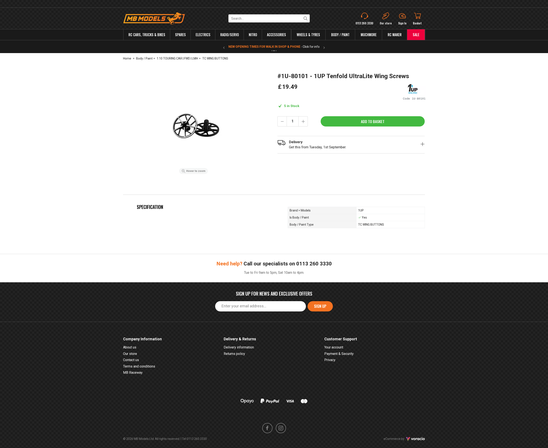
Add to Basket (372, 121)
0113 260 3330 (314, 264)
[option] (193, 124)
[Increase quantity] (303, 121)
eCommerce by (399, 439)
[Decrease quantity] (282, 121)
